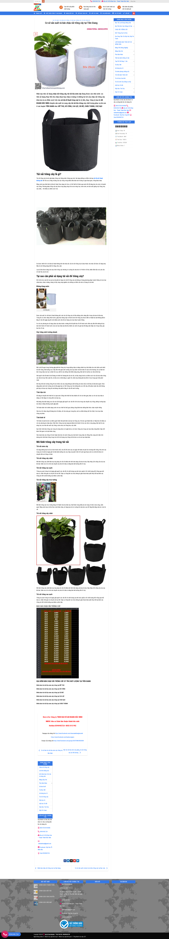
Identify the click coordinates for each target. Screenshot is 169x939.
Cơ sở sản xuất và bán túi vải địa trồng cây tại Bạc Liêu (90, 868)
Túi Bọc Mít (42, 790)
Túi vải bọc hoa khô (120, 78)
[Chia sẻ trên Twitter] (68, 860)
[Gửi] (43, 1)
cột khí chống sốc (44, 770)
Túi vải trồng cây (43, 797)
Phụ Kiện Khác (43, 783)
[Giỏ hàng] (133, 13)
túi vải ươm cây (86, 20)
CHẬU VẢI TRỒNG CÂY (121, 29)
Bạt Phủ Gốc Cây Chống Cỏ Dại (123, 26)
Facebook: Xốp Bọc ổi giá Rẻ (70, 913)
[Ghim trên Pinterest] (74, 860)
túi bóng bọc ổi (43, 793)
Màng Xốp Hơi (43, 780)
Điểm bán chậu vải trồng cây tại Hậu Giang (49, 868)
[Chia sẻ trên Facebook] (65, 860)
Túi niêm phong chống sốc (122, 71)
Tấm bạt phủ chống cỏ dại (122, 58)
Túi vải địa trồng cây (75, 20)
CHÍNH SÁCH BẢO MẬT (45, 902)
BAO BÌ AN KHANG (45, 828)
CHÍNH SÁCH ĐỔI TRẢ (45, 891)
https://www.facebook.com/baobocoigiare (62, 737)
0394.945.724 (96, 1)
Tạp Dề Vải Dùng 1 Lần (121, 61)
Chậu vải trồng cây (44, 767)
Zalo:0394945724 (45, 853)
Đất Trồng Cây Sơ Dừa (121, 33)
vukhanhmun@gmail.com (68, 910)
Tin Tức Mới (56, 20)
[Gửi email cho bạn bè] (71, 860)
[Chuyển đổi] (134, 23)
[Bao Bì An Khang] (45, 7)
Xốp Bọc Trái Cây (44, 807)
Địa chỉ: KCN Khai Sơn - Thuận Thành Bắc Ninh (116, 1)
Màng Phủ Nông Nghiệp (121, 48)
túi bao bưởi (42, 786)
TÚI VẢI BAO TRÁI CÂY (121, 75)
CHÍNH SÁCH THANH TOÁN (46, 885)
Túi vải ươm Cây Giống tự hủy (123, 82)
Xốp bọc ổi (42, 800)
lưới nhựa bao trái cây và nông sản (45, 775)
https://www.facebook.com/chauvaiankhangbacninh (69, 733)
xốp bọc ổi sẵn (43, 803)
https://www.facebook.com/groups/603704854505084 (68, 741)
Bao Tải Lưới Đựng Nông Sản (123, 23)
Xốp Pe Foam (43, 810)
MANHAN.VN (66, 934)
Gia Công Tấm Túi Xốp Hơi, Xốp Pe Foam (124, 38)
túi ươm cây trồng (64, 20)
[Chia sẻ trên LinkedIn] (77, 860)
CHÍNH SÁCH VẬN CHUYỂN (46, 896)
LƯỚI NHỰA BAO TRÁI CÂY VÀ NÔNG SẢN (123, 43)
